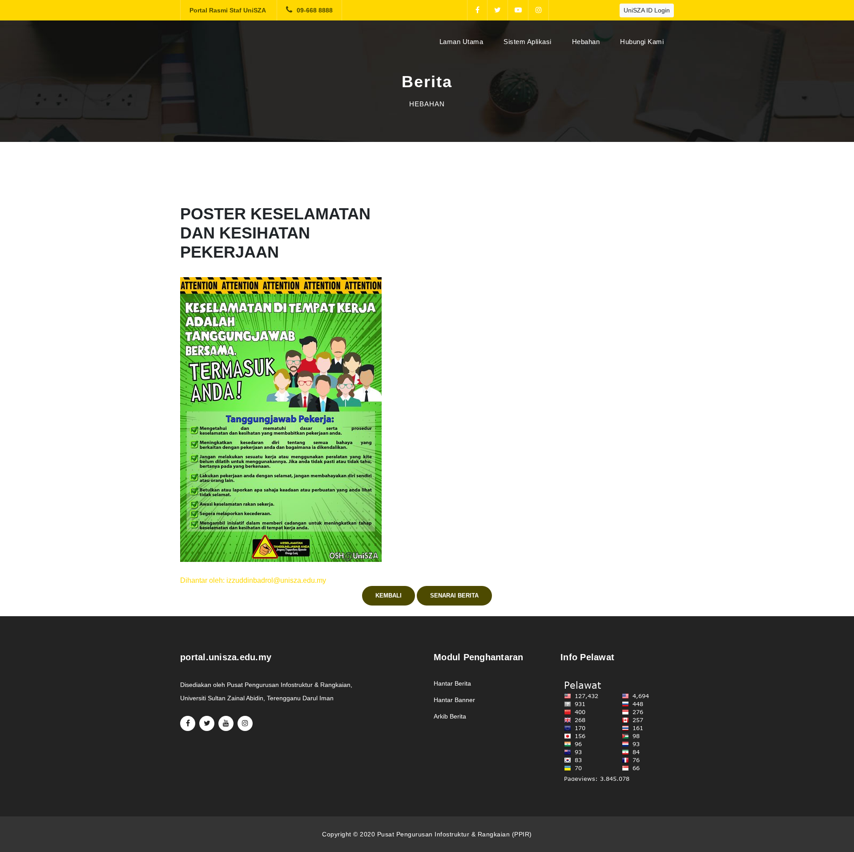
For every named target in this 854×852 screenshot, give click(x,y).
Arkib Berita (450, 716)
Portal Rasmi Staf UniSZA (227, 10)
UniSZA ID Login (647, 10)
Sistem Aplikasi (528, 41)
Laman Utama (463, 41)
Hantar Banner (454, 699)
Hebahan (586, 41)
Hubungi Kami (642, 41)
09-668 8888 (315, 10)
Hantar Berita (452, 683)
